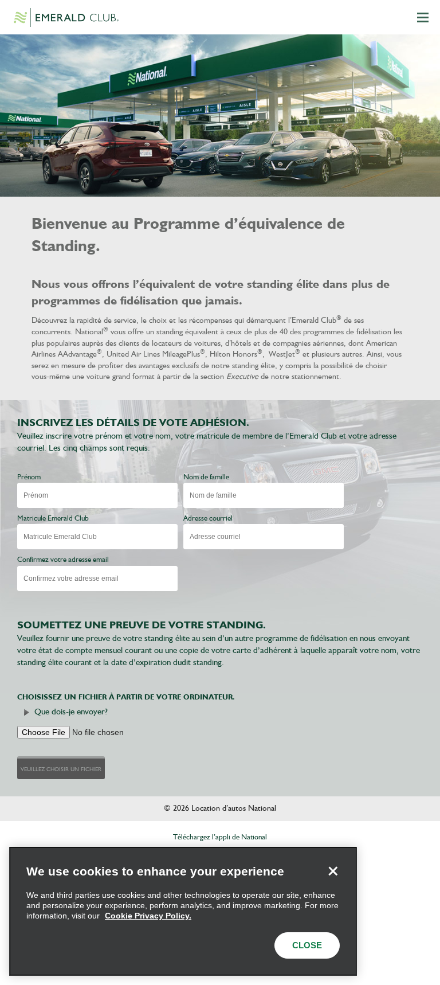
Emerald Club (66, 17)
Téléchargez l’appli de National (220, 837)
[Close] (333, 871)
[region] (183, 911)
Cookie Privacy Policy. (148, 915)
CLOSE (307, 945)
